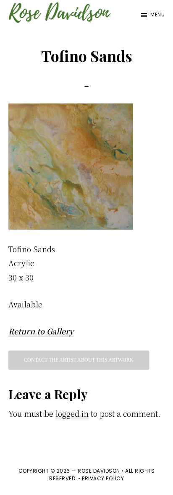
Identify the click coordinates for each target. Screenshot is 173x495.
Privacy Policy (103, 478)
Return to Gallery (40, 331)
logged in (72, 413)
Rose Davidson (99, 470)
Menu (157, 14)
